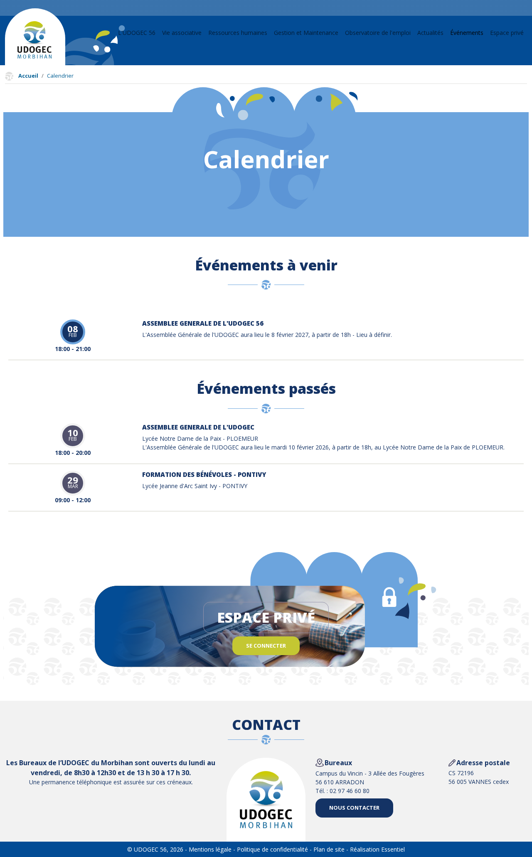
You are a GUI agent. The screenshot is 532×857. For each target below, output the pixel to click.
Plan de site (329, 849)
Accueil (28, 75)
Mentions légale (210, 849)
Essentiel (393, 849)
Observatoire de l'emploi (378, 33)
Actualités (430, 33)
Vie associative (182, 33)
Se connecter (266, 645)
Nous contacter (354, 807)
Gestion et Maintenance (306, 33)
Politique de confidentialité (272, 849)
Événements (466, 33)
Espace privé (507, 33)
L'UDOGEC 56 (136, 33)
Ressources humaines (237, 33)
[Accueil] (34, 40)
